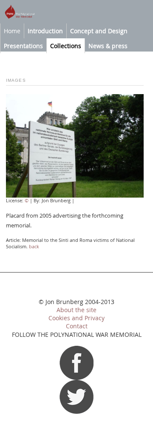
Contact (77, 326)
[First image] (75, 195)
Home (12, 31)
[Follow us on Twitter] (77, 412)
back (34, 247)
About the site (76, 310)
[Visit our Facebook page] (77, 378)
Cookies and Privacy (76, 318)
